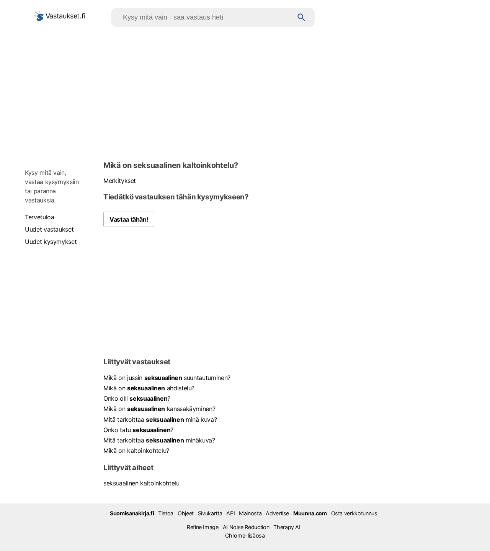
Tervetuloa (39, 217)
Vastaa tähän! (128, 219)
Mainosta (250, 513)
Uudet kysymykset (51, 241)
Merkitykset (119, 180)
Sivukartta (210, 513)
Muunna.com (310, 513)
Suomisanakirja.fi (132, 513)
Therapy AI (286, 527)
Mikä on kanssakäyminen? (159, 409)
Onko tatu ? (138, 430)
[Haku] (301, 17)
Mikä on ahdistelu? (148, 388)
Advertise (277, 513)
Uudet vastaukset (49, 229)
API (230, 513)
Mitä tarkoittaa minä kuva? (160, 419)
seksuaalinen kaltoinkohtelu (141, 483)
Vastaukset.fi (64, 16)
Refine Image (203, 527)
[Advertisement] (245, 92)
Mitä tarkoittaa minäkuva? (159, 440)
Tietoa (165, 513)
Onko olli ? (136, 398)
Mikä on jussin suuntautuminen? (166, 378)
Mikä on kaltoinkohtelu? (136, 450)
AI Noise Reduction (246, 527)
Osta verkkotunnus (354, 513)
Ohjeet (186, 513)
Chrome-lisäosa (245, 535)
